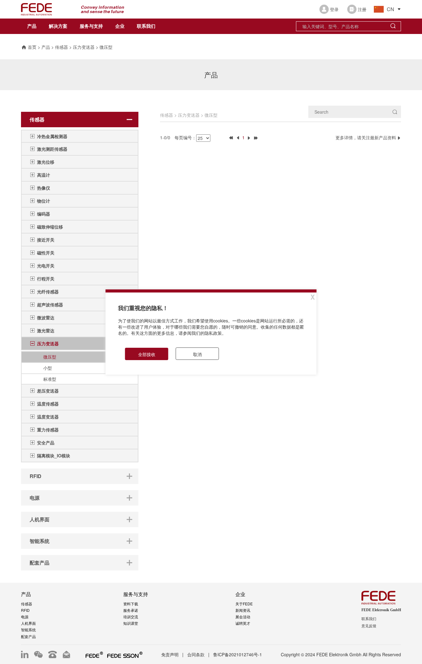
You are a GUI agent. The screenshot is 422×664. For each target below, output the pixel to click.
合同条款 (196, 654)
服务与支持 (91, 26)
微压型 (105, 47)
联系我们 (146, 26)
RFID (25, 610)
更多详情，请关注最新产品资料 (366, 137)
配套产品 (28, 636)
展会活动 (242, 616)
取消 (197, 354)
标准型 (49, 379)
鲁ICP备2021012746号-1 (237, 654)
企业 (119, 26)
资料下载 (130, 603)
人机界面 (28, 623)
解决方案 (58, 26)
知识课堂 (130, 623)
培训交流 (130, 616)
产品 (31, 26)
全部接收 (146, 354)
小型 (47, 368)
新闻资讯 (242, 610)
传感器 (61, 47)
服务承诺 (130, 610)
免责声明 (170, 654)
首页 (32, 47)
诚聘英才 (242, 623)
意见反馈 (368, 626)
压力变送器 (84, 47)
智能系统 (28, 629)
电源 (24, 616)
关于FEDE (244, 603)
